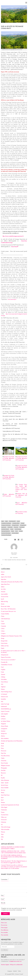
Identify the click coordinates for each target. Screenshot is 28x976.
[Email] (15, 539)
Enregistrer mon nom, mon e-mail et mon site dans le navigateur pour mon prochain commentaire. (13, 909)
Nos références (4, 930)
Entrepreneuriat (4, 655)
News (15, 559)
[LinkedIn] (18, 539)
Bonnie (2, 604)
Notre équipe (4, 927)
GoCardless (4, 679)
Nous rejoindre (4, 935)
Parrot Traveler (4, 763)
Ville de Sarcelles (5, 829)
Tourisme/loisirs (4, 814)
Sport (2, 797)
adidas (2, 574)
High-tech (3, 687)
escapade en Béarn (16, 523)
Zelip (2, 837)
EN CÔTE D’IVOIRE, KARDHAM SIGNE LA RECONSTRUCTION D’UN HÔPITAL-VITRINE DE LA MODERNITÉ (13, 857)
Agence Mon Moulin (6, 577)
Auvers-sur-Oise (4, 596)
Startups (3, 802)
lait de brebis (10, 527)
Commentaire (5, 879)
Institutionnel (4, 706)
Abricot (2, 572)
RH (1, 775)
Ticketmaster (4, 810)
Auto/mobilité (4, 594)
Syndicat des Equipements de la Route (10, 805)
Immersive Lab (4, 696)
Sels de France (4, 785)
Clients (5, 559)
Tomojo (2, 812)
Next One (3, 753)
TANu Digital (4, 807)
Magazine (3, 723)
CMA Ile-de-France (5, 618)
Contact (3, 623)
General (3, 674)
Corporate (9, 559)
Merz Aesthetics (5, 738)
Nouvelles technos (5, 755)
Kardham (3, 716)
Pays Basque (22, 527)
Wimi (2, 834)
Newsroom (19, 559)
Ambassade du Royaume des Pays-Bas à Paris (11, 582)
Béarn (3, 521)
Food (13, 559)
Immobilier (3, 699)
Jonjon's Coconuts (5, 711)
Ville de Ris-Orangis (5, 827)
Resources (3, 773)
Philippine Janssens (5, 765)
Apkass (2, 586)
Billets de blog (4, 601)
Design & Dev (4, 641)
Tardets (12, 531)
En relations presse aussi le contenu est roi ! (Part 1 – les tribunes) (13, 651)
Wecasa (3, 832)
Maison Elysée (4, 726)
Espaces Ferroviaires (6, 657)
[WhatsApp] (22, 539)
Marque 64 (4, 733)
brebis (6, 521)
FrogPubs (3, 669)
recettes (11, 529)
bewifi (2, 599)
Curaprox (3, 633)
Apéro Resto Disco (5, 584)
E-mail (3, 899)
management (4, 728)
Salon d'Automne (5, 780)
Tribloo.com (3, 817)
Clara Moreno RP (12, 521)
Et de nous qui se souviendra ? (8, 659)
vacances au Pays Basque (6, 535)
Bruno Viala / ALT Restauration (8, 609)
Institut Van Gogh (5, 704)
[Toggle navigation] (26, 3)
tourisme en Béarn (15, 533)
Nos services (4, 925)
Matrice (3, 736)
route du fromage (18, 529)
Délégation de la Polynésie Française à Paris (11, 636)
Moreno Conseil (19, 974)
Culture (2, 628)
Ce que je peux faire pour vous (8, 611)
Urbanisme (3, 822)
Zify (2, 839)
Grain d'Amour (4, 682)
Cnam (2, 621)
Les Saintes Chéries (5, 721)
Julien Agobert (4, 714)
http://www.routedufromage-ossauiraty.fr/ (13, 236)
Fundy (2, 672)
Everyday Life (4, 662)
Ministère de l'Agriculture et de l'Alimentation (11, 741)
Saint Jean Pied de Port (6, 531)
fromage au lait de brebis (6, 525)
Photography (4, 768)
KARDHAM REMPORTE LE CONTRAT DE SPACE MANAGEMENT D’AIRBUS (12, 847)
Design (2, 638)
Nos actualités (4, 932)
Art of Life (3, 589)
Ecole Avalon (4, 643)
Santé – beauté (4, 782)
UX (1, 824)
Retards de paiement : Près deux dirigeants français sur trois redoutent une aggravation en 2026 (14, 861)
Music (2, 746)
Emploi (2, 648)
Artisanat (3, 591)
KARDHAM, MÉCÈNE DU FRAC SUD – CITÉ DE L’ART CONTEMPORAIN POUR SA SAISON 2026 (13, 852)
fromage (22, 523)
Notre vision (4, 922)
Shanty (2, 792)
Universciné (4, 819)
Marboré (3, 731)
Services (3, 790)
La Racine (3, 719)
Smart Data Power (5, 795)
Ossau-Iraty (16, 527)
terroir (16, 531)
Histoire (3, 689)
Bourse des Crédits (5, 606)
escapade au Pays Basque (6, 523)
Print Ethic (3, 770)
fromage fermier (23, 525)
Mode (2, 743)
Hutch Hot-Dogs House (6, 691)
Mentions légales (5, 964)
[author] (14, 547)
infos (2, 701)
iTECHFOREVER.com (6, 709)
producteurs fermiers (5, 529)
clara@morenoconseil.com (15, 961)
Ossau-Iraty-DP (14, 246)
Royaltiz (3, 778)
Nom (2, 895)
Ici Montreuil (4, 694)
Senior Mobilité (4, 787)
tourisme (20, 531)
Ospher (2, 758)
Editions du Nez (5, 646)
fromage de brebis (15, 525)
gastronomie (4, 527)
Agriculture (3, 579)
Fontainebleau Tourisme (6, 664)
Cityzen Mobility (5, 614)
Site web (3, 903)
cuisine (18, 521)
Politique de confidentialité (16, 964)
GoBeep (3, 677)
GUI (2, 684)
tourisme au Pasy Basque (6, 533)
